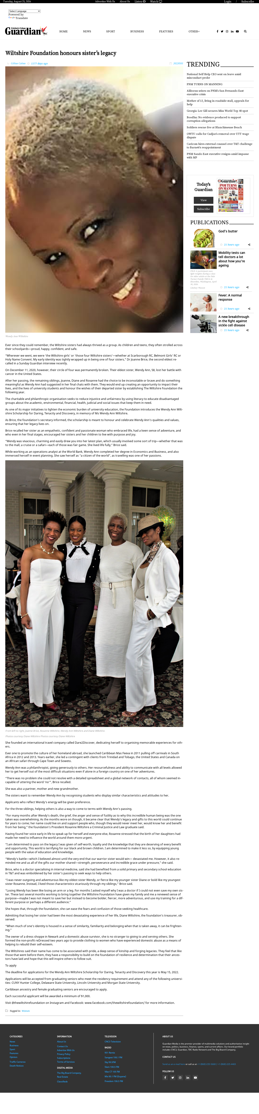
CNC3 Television (113, 1041)
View (204, 200)
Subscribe (203, 209)
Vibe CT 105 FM (112, 1071)
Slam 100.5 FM (112, 1066)
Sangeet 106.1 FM (113, 1057)
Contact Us (62, 1046)
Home (63, 31)
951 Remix (110, 1052)
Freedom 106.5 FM (114, 1081)
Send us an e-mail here (173, 1064)
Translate (22, 18)
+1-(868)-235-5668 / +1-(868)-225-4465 (216, 1064)
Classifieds (62, 1081)
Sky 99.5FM (110, 1062)
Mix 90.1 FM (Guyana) (115, 1076)
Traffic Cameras (18, 1061)
